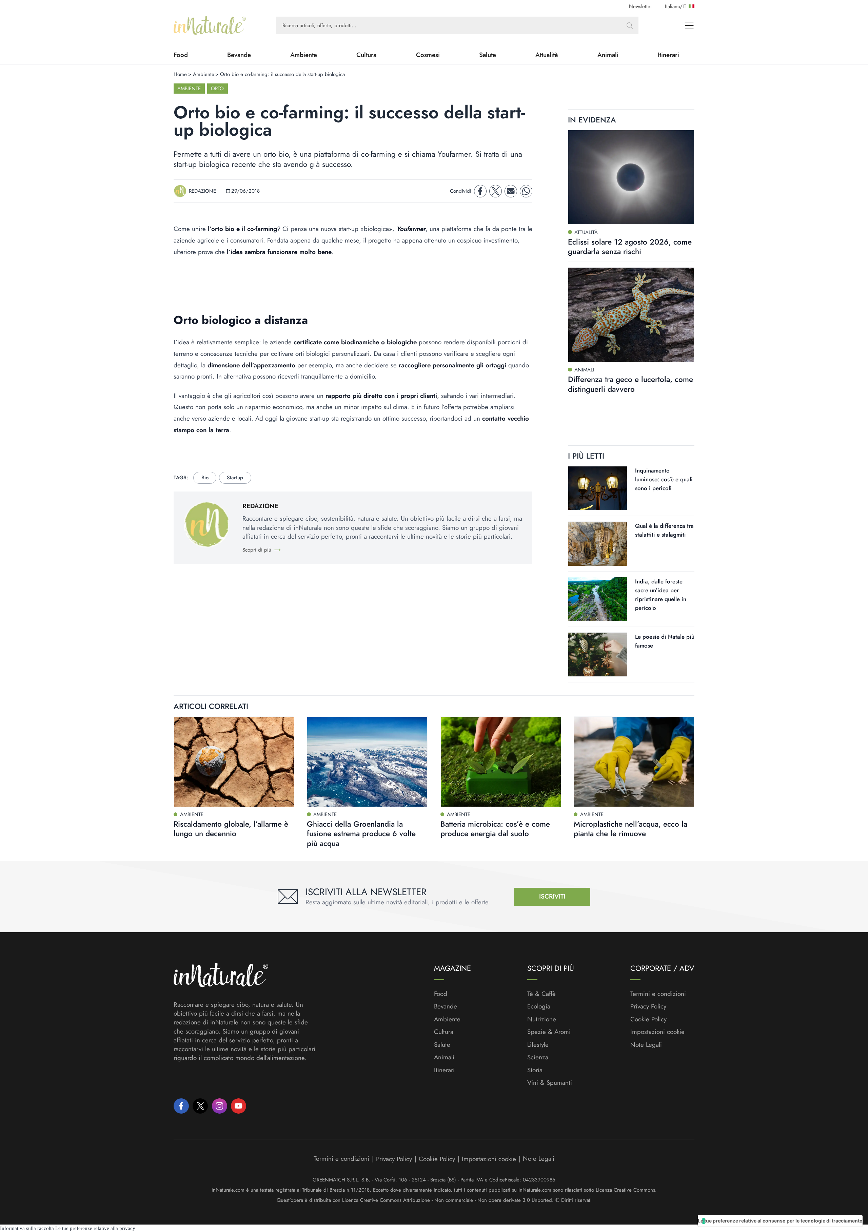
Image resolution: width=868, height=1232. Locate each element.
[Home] (210, 25)
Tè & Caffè (541, 993)
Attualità (546, 55)
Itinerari (668, 55)
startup (235, 477)
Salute (487, 55)
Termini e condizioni (658, 993)
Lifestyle (538, 1044)
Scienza (537, 1057)
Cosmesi (428, 55)
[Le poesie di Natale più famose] (597, 654)
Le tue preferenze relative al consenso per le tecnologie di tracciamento (780, 1221)
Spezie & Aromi (549, 1031)
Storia (534, 1070)
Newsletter (640, 6)
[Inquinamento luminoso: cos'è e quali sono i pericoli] (597, 488)
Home (180, 74)
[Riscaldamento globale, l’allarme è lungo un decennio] (234, 761)
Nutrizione (541, 1019)
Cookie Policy (648, 1019)
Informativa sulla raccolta (27, 1228)
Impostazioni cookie (657, 1031)
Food (181, 55)
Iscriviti (552, 896)
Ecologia (538, 1006)
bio (205, 477)
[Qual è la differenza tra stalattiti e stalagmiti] (597, 543)
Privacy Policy (648, 1006)
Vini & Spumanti (549, 1082)
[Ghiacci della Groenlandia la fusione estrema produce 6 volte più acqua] (367, 761)
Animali (607, 55)
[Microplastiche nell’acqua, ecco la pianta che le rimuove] (634, 761)
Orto (217, 88)
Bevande (239, 55)
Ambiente (303, 55)
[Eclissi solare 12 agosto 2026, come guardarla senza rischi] (631, 177)
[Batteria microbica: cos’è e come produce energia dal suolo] (500, 761)
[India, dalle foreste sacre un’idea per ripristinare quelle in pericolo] (597, 599)
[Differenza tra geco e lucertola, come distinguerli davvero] (631, 314)
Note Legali (646, 1044)
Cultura (366, 55)
